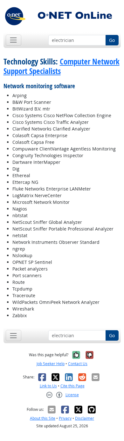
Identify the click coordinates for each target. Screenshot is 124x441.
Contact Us (77, 363)
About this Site (42, 418)
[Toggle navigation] (13, 40)
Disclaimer (84, 418)
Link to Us (48, 386)
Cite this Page (72, 386)
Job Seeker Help (51, 363)
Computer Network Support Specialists (61, 66)
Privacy (65, 418)
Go (112, 40)
